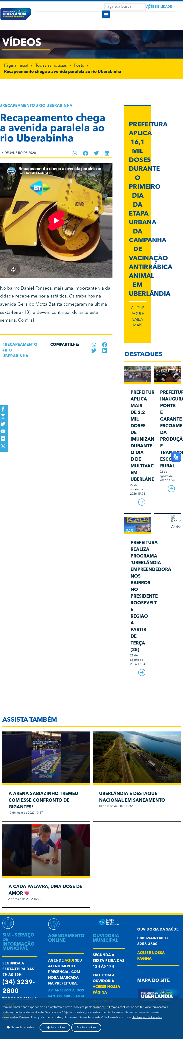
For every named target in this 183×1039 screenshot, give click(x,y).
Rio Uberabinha (55, 106)
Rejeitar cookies (55, 1027)
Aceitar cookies (86, 1027)
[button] (106, 14)
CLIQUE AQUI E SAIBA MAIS (137, 316)
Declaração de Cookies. (147, 1017)
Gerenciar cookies (22, 1027)
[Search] (150, 7)
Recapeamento (18, 106)
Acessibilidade (159, 6)
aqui (69, 961)
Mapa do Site (153, 981)
